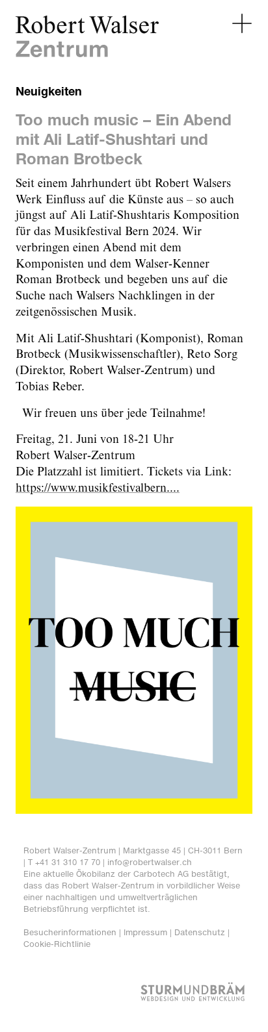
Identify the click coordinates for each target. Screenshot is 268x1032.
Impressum (145, 932)
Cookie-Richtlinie (56, 944)
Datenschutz (199, 932)
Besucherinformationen (69, 932)
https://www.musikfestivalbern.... (98, 488)
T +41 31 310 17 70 (64, 862)
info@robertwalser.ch (149, 862)
